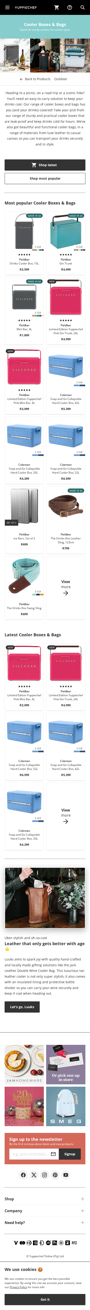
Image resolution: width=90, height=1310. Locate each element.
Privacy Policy (18, 1287)
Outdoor (60, 79)
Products (38, 79)
